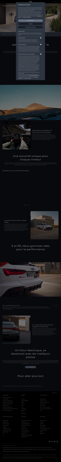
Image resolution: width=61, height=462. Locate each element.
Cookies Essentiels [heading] (21, 31)
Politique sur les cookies (28, 78)
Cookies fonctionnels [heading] (21, 37)
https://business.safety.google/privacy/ (34, 75)
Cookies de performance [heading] (22, 44)
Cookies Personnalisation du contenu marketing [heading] (26, 54)
